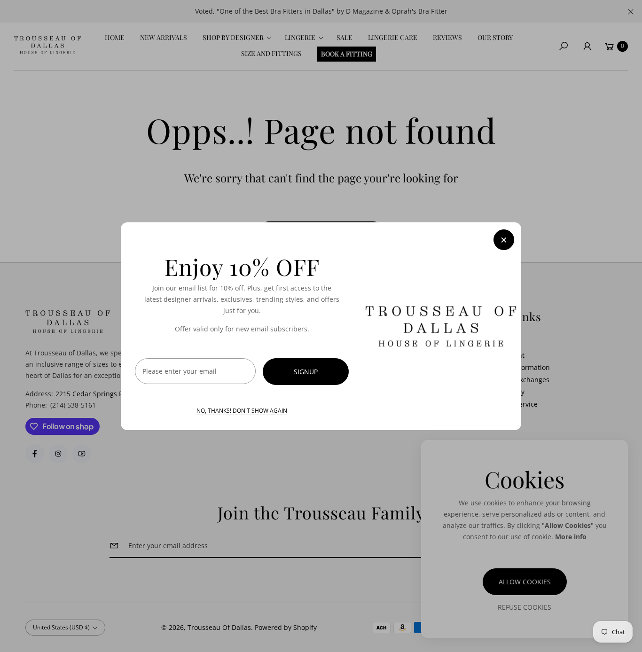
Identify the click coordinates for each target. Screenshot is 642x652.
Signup (306, 371)
